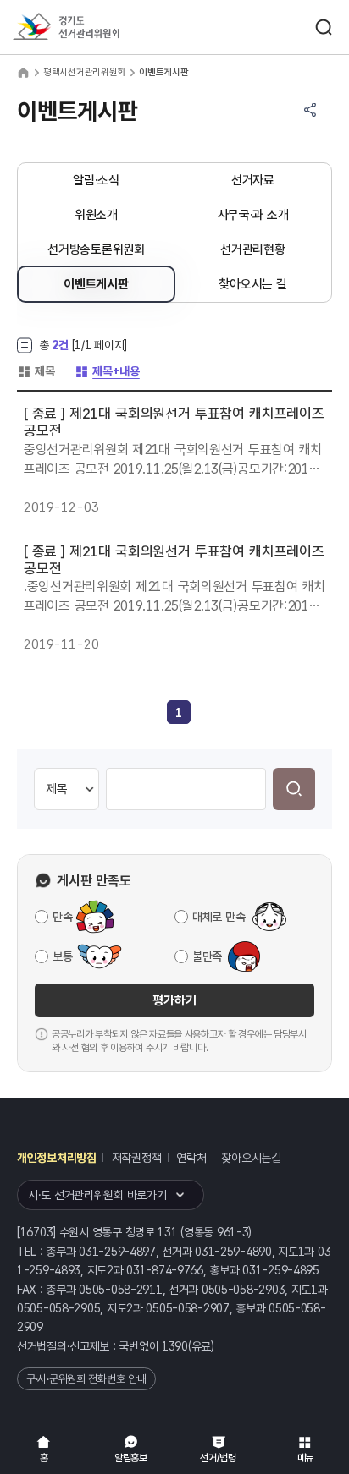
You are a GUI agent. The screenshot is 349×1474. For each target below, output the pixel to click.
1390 (175, 1346)
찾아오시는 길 (252, 284)
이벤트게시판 (96, 284)
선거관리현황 (252, 249)
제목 (35, 371)
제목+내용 (107, 371)
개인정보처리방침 (57, 1157)
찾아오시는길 (250, 1157)
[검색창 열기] (324, 27)
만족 (62, 916)
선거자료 (252, 180)
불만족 (207, 956)
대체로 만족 (218, 916)
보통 (62, 956)
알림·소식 (96, 180)
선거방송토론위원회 (95, 249)
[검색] (294, 789)
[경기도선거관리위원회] (97, 27)
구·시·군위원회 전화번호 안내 (86, 1379)
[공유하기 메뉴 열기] (310, 109)
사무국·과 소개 (253, 214)
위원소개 (96, 214)
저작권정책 (137, 1157)
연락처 (191, 1157)
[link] (178, 713)
